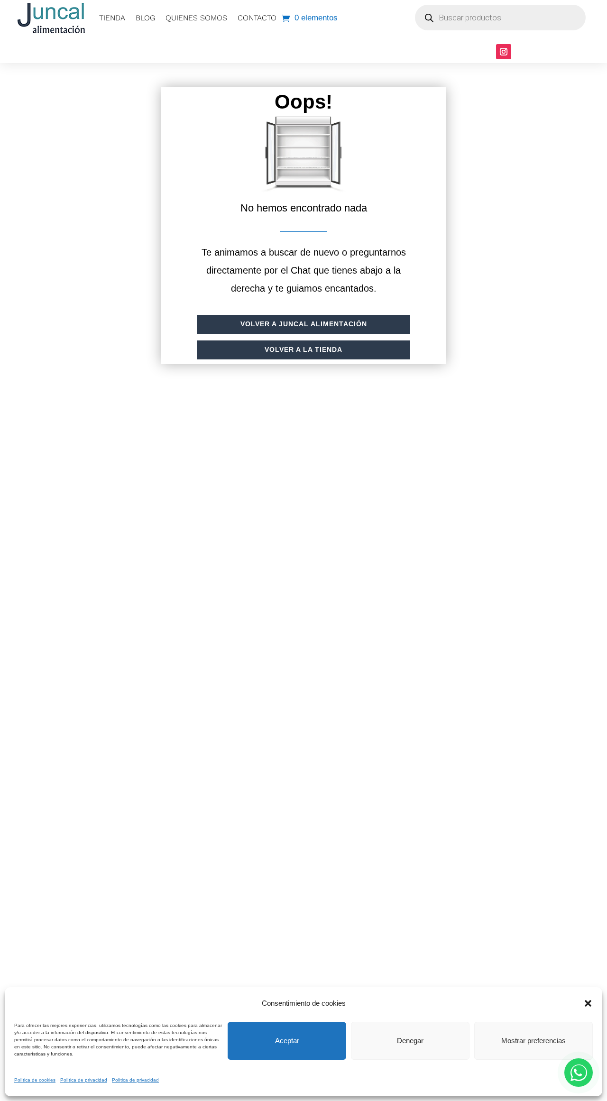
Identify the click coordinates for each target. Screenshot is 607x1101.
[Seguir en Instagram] (503, 51)
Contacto (257, 17)
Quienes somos (196, 17)
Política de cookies (34, 1080)
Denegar (410, 1041)
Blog (145, 17)
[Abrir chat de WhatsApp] (578, 1072)
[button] (588, 1003)
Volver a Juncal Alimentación (303, 324)
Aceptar (287, 1041)
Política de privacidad (83, 1080)
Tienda (112, 17)
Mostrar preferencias (533, 1041)
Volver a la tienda (303, 349)
